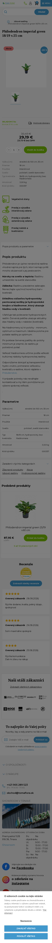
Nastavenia (26, 921)
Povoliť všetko (26, 936)
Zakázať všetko (26, 928)
